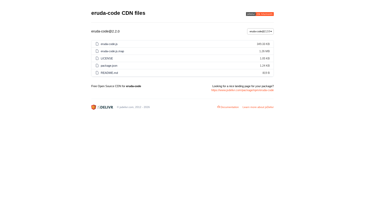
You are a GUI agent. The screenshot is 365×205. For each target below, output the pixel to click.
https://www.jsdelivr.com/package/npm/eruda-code (242, 90)
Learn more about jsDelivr (258, 107)
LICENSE (107, 58)
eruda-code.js (109, 44)
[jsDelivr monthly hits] (260, 14)
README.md (109, 72)
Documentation (230, 107)
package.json (109, 65)
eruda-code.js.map (112, 51)
